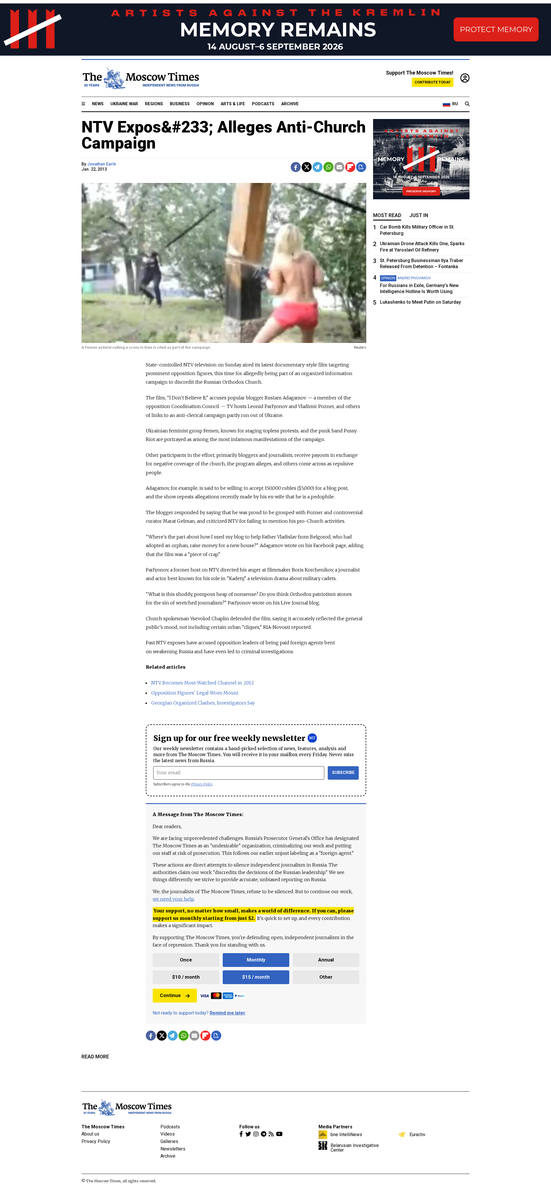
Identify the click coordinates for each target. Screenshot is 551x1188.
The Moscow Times (103, 1127)
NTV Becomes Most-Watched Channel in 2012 (202, 683)
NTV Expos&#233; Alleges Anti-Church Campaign (224, 135)
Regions (154, 104)
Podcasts (263, 104)
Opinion (205, 104)
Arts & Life (233, 104)
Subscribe (343, 772)
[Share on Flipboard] (350, 167)
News (98, 104)
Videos (167, 1134)
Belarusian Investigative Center (355, 1147)
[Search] (467, 104)
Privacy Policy (202, 784)
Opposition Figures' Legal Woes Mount (194, 693)
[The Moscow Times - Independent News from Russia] (140, 78)
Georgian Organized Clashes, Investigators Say (203, 703)
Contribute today (433, 82)
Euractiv (417, 1134)
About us (90, 1134)
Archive (290, 104)
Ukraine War (124, 104)
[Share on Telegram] (318, 167)
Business (180, 104)
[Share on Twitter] (307, 167)
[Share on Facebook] (296, 167)
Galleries (169, 1141)
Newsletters (172, 1149)
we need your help (173, 899)
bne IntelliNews (346, 1134)
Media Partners (335, 1127)
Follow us (249, 1127)
